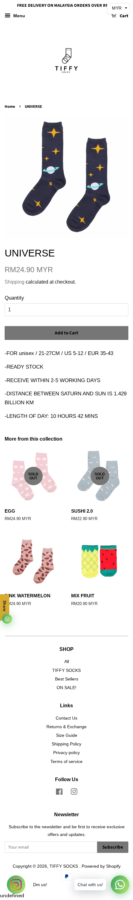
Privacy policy (66, 752)
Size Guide (66, 735)
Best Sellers (66, 678)
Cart (123, 16)
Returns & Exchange (66, 726)
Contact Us (66, 718)
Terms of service (66, 761)
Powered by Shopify (101, 866)
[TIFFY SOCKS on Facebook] (59, 792)
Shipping (14, 282)
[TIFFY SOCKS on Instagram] (74, 792)
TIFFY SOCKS (66, 670)
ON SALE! (66, 687)
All (66, 661)
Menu (18, 15)
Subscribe (112, 847)
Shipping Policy (66, 743)
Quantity (14, 298)
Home (10, 106)
